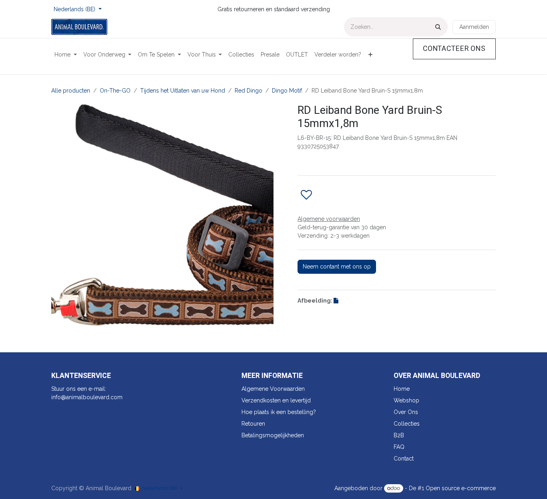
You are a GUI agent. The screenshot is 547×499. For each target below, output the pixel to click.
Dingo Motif (287, 90)
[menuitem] (65, 54)
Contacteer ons (454, 49)
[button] (306, 195)
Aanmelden (474, 27)
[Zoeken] (438, 26)
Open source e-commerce (461, 488)
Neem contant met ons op (337, 266)
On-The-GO (115, 90)
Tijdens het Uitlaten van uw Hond (182, 90)
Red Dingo (248, 90)
